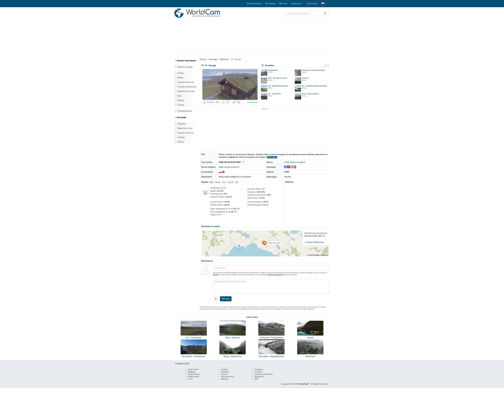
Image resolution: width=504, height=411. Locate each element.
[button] (324, 3)
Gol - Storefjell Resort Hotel (278, 86)
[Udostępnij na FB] (285, 167)
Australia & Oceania (186, 91)
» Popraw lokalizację (314, 242)
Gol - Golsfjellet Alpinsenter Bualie (314, 86)
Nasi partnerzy (227, 376)
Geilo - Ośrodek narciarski (277, 78)
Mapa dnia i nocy (185, 128)
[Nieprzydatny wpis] (217, 102)
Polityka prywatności (264, 374)
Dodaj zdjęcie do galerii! (294, 162)
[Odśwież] (236, 182)
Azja (179, 96)
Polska (181, 73)
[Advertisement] (265, 128)
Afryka (180, 78)
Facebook (259, 369)
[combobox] (306, 13)
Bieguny (181, 100)
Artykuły (181, 137)
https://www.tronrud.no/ (229, 167)
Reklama (225, 372)
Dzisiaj (217, 182)
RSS (256, 379)
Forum (284, 3)
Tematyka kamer (185, 111)
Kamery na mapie (185, 67)
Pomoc (181, 142)
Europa (181, 105)
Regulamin (259, 376)
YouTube (258, 372)
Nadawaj (272, 3)
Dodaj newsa (193, 376)
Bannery (224, 379)
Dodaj (227, 298)
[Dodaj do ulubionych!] (228, 102)
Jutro (224, 182)
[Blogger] (291, 167)
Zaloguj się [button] (296, 3)
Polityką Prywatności (275, 275)
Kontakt (224, 369)
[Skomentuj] (223, 102)
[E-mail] (295, 167)
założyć (216, 275)
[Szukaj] (325, 13)
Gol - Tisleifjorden (274, 94)
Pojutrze (231, 182)
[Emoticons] (215, 298)
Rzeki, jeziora (272, 157)
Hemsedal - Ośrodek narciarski (313, 70)
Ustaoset (305, 78)
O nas (190, 379)
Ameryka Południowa (187, 87)
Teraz (211, 182)
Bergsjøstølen (273, 70)
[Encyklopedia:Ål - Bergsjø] (220, 172)
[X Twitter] (288, 167)
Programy (182, 124)
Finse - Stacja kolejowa (310, 94)
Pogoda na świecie (186, 133)
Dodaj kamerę (255, 3)
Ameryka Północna (186, 82)
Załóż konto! (312, 3)
